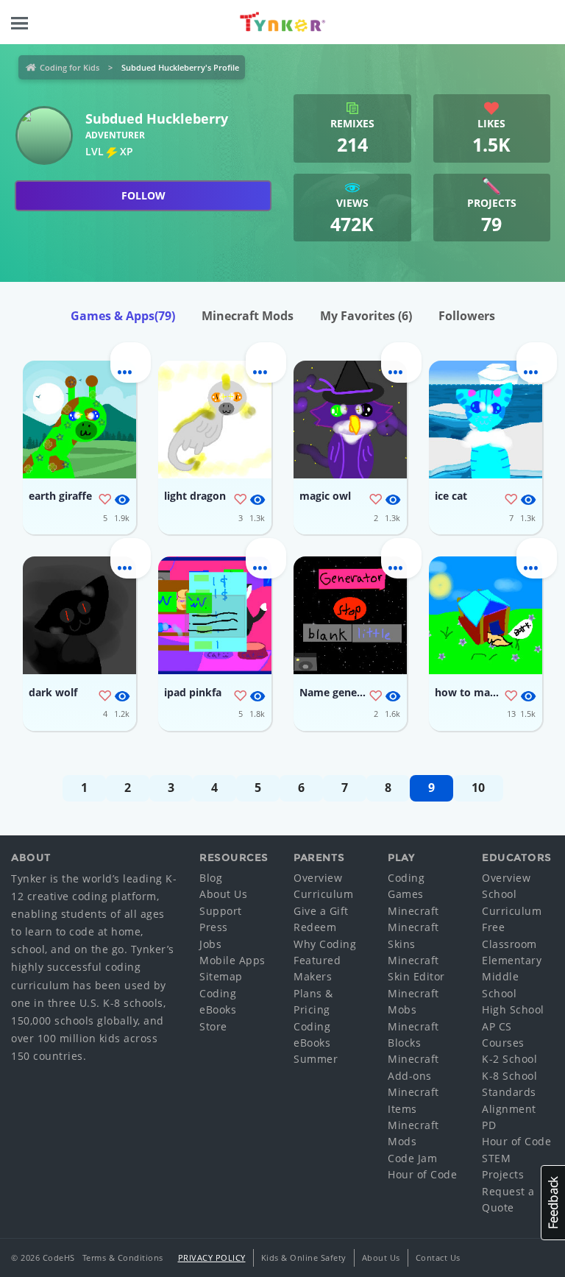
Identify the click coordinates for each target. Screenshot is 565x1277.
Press (213, 927)
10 (478, 787)
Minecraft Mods (248, 316)
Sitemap (221, 976)
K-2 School (509, 1059)
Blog (210, 878)
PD (489, 1125)
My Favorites (366, 316)
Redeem (315, 927)
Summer (316, 1059)
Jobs (210, 944)
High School (513, 1009)
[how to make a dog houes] (485, 615)
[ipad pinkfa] (214, 615)
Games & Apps (123, 316)
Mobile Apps (232, 960)
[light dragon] (214, 419)
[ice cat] (485, 419)
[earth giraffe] (79, 419)
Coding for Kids (69, 67)
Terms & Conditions (122, 1257)
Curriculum (323, 894)
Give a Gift (321, 911)
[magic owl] (350, 419)
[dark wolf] (79, 615)
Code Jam (412, 1158)
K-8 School (509, 1076)
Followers (466, 316)
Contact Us (438, 1257)
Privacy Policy (212, 1257)
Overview (318, 878)
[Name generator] (350, 615)
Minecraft (413, 911)
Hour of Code (422, 1174)
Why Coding (325, 944)
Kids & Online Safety (304, 1257)
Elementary (511, 960)
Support (220, 911)
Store (213, 1026)
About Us (223, 894)
